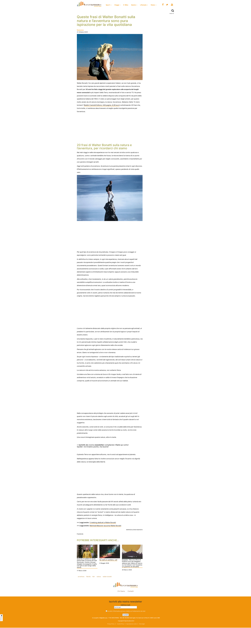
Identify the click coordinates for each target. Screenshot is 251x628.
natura (99, 576)
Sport (108, 5)
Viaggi (116, 5)
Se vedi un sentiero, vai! (108, 560)
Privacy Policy (111, 624)
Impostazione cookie (125, 595)
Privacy (1, 618)
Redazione (80, 30)
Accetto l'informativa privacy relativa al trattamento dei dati (126, 611)
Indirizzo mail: (125, 605)
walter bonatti (107, 576)
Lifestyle (143, 5)
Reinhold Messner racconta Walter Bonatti (105, 526)
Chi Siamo (121, 591)
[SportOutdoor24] (125, 585)
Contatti (131, 591)
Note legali (142, 624)
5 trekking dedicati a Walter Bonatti (103, 522)
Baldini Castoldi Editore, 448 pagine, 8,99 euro (101, 105)
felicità (88, 576)
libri (93, 576)
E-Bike (125, 5)
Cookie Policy (120, 624)
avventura (81, 576)
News (153, 5)
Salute (133, 5)
